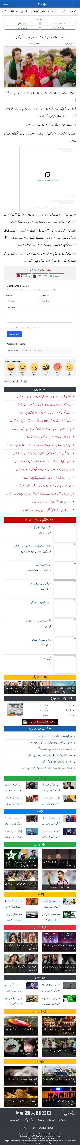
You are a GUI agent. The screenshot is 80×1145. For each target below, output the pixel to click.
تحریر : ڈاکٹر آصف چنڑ (45, 626)
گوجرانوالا (43, 710)
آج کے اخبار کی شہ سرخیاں (38, 728)
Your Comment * (12, 307)
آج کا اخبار (55, 11)
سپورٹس (37, 844)
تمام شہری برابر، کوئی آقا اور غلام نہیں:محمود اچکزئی (57, 761)
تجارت (37, 894)
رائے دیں (40, 1120)
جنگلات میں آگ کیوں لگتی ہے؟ (40, 527)
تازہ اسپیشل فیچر (38, 677)
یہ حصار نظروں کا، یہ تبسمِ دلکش (41, 602)
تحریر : (49, 664)
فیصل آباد (43, 705)
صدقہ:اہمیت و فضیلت (43, 565)
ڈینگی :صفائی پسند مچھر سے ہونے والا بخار (38, 621)
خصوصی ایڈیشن (14, 11)
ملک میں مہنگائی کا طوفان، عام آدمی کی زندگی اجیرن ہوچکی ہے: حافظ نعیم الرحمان (51, 804)
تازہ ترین (64, 11)
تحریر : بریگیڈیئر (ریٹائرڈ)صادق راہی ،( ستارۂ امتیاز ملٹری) (36, 552)
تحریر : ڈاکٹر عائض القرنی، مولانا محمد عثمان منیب (39, 570)
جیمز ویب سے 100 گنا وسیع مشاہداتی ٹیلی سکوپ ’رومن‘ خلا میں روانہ (51, 991)
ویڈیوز (24, 1127)
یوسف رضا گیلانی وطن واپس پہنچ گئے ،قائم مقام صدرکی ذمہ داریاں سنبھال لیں (49, 755)
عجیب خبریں (37, 1011)
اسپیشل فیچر (25, 11)
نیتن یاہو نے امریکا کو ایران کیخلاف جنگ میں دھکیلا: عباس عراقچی (51, 837)
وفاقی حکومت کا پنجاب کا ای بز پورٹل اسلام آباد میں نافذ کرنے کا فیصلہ (51, 920)
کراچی (70, 715)
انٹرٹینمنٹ (37, 927)
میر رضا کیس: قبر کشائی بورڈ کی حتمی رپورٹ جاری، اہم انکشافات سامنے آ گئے (13, 790)
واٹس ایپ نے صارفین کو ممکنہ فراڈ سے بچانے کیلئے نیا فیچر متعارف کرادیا (51, 1004)
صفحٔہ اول (73, 11)
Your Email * (45, 295)
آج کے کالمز (45, 11)
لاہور (70, 705)
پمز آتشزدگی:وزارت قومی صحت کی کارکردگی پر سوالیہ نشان (54, 736)
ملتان (44, 715)
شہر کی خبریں (35, 11)
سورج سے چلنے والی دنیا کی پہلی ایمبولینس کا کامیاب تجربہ (13, 1004)
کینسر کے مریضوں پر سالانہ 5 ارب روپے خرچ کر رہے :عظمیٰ (54, 749)
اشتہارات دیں (15, 1120)
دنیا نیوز (33, 1127)
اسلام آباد (68, 710)
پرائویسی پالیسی (29, 1120)
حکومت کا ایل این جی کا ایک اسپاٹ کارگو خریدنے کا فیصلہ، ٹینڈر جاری (13, 920)
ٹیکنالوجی (37, 977)
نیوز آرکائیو (51, 1120)
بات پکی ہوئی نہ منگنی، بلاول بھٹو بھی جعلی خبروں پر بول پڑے (51, 790)
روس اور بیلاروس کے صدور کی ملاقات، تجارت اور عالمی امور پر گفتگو (13, 824)
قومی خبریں (38, 778)
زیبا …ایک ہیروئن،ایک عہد (41, 640)
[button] (6, 687)
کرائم (37, 1061)
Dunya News (46, 1127)
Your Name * (10, 295)
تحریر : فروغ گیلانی (46, 645)
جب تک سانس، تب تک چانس (40, 583)
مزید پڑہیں (38, 389)
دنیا (38, 811)
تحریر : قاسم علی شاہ (46, 589)
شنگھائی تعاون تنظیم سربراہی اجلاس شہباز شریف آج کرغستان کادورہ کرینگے (50, 742)
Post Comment (14, 334)
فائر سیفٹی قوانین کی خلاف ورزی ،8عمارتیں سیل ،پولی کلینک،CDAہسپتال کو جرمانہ (46, 768)
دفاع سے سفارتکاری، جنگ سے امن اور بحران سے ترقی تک (32, 546)
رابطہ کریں (62, 1120)
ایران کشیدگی (22, 23)
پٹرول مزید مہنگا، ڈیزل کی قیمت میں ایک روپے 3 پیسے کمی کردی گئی (51, 907)
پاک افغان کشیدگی (58, 28)
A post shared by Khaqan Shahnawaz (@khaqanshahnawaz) (48, 208)
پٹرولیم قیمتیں (22, 28)
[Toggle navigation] (75, 4)
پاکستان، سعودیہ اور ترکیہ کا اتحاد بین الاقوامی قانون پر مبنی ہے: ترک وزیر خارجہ (13, 837)
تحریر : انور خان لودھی (45, 533)
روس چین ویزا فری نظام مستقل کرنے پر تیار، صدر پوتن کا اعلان (51, 824)
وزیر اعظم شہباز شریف (58, 23)
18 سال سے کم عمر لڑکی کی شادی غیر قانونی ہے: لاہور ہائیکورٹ (13, 804)
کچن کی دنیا (47, 658)
